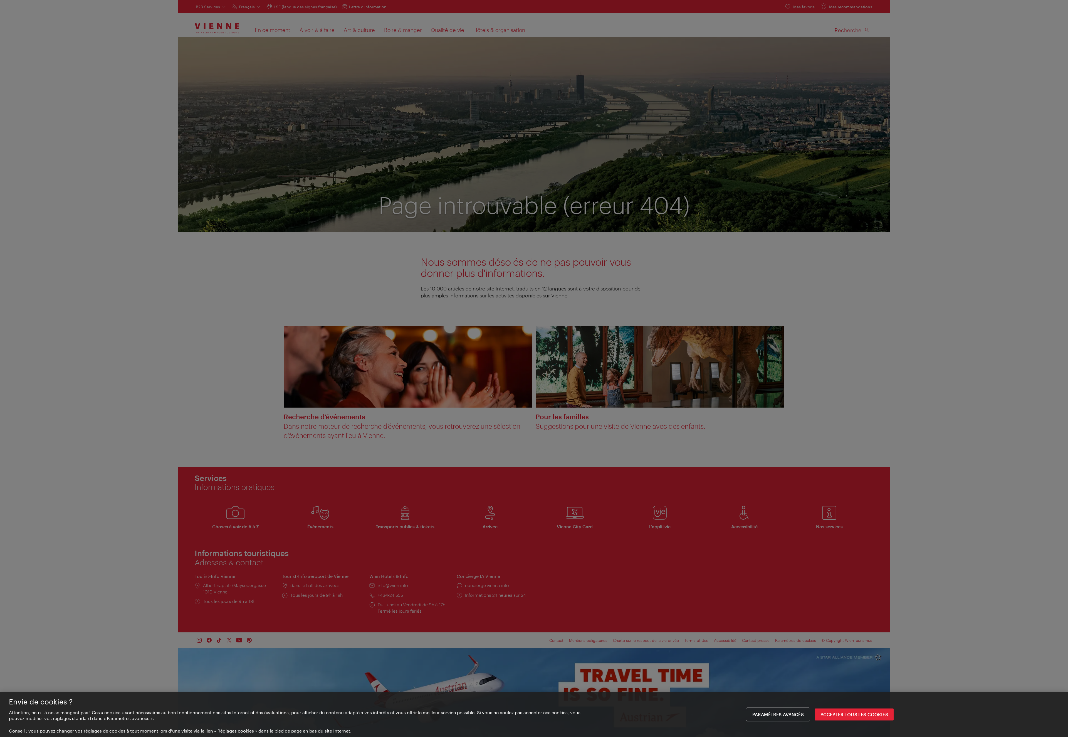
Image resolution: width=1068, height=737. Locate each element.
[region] (534, 714)
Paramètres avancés (778, 714)
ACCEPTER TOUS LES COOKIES (854, 714)
